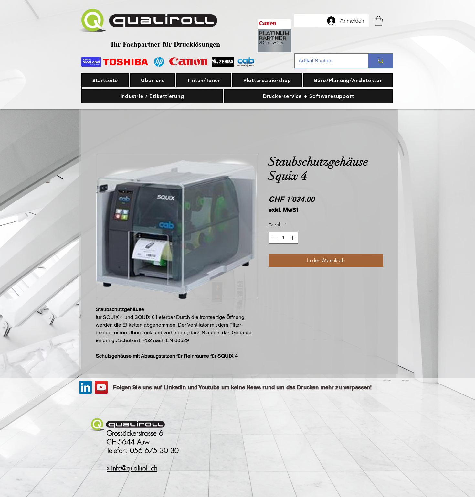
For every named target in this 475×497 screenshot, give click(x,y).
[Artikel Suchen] (380, 61)
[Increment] (293, 238)
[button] (379, 21)
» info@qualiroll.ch (132, 468)
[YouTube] (101, 387)
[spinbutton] (283, 238)
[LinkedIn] (85, 387)
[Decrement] (273, 238)
